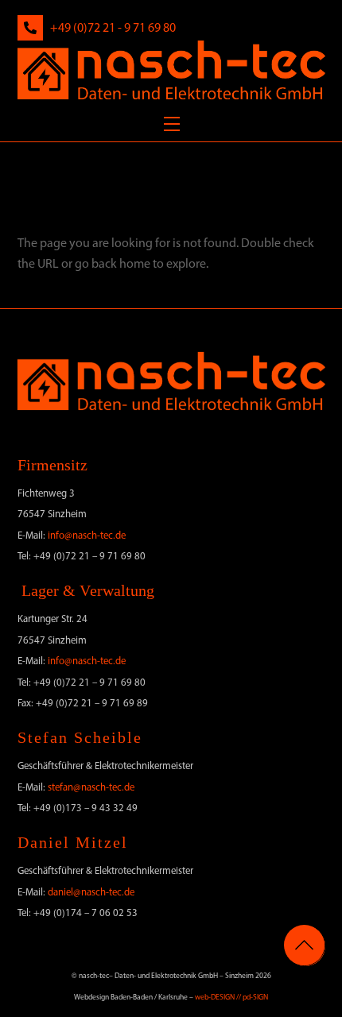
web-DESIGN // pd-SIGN (231, 996)
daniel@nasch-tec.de (91, 892)
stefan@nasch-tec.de (91, 787)
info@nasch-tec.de (87, 535)
